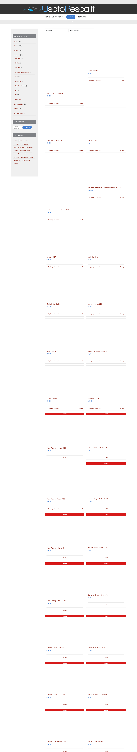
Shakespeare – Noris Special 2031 (58, 210)
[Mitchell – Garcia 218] (106, 286)
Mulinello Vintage (93, 257)
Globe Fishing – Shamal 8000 (56, 548)
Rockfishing (28, 154)
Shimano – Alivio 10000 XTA (97, 694)
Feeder (16, 150)
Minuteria (17, 58)
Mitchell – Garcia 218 (95, 304)
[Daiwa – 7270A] (64, 380)
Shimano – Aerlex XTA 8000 (56, 694)
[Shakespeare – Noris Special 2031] (64, 181)
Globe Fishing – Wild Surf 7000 (98, 499)
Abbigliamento (18, 99)
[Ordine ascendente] (66, 30)
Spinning (16, 157)
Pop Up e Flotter (20, 86)
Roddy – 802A (51, 257)
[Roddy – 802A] (64, 239)
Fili (15, 95)
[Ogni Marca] (17, 126)
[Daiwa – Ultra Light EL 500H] (106, 333)
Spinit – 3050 (92, 140)
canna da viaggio (19, 147)
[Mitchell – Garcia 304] (64, 286)
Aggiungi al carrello (53, 103)
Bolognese (25, 144)
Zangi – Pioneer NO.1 (95, 70)
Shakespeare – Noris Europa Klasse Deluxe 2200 (104, 187)
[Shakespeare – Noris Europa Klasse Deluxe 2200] (106, 169)
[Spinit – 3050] (106, 122)
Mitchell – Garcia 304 (53, 304)
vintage (16, 163)
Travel (32, 157)
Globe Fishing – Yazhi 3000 (56, 499)
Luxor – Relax (51, 351)
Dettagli (80, 103)
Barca (15, 140)
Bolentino (16, 144)
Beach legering (23, 140)
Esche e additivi (18, 104)
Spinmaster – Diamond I (54, 140)
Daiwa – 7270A (52, 398)
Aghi (16, 77)
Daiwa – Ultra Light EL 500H (97, 351)
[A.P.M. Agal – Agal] (106, 380)
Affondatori (18, 81)
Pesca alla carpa (25, 150)
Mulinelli (16, 46)
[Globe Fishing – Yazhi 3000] (64, 479)
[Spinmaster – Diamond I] (64, 122)
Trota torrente (26, 160)
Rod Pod (17, 67)
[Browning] (17, 128)
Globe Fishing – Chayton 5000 (98, 447)
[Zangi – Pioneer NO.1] (106, 52)
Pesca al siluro (18, 154)
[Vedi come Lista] (92, 30)
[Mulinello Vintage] (106, 239)
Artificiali (16, 50)
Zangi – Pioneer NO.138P (55, 93)
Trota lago (17, 160)
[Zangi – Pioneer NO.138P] (64, 64)
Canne (16, 41)
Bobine (17, 63)
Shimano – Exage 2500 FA (55, 647)
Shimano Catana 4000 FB (96, 647)
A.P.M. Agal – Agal (94, 398)
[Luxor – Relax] (64, 333)
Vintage (16, 108)
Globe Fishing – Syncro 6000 (56, 448)
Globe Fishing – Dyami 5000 (97, 547)
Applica (27, 127)
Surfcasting (24, 157)
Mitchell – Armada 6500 (95, 741)
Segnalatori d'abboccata (22, 72)
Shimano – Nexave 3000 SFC (98, 595)
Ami (16, 90)
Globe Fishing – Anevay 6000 (56, 601)
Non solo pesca (18, 113)
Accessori (17, 55)
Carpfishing (29, 147)
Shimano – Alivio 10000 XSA (56, 741)
